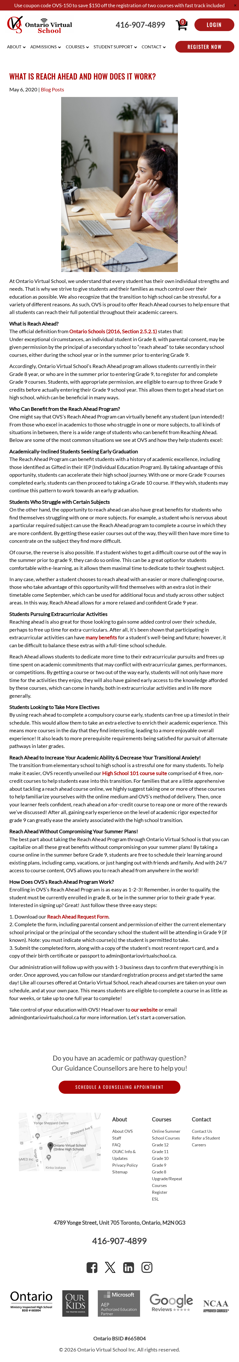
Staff (116, 1137)
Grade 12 (160, 1144)
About (14, 46)
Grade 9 (159, 1165)
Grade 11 (160, 1151)
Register (159, 1192)
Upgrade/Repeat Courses (167, 1182)
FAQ (116, 1144)
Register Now (205, 46)
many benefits (101, 637)
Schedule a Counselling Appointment (119, 1087)
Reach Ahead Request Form (78, 917)
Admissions (43, 46)
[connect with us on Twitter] (110, 1267)
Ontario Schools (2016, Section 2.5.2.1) (113, 331)
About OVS (122, 1131)
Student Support (113, 46)
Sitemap (119, 1171)
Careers (199, 1144)
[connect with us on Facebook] (92, 1267)
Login (214, 24)
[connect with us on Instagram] (146, 1267)
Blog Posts (52, 89)
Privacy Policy (125, 1165)
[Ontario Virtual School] (40, 24)
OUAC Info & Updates (124, 1155)
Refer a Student (206, 1137)
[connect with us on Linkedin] (128, 1267)
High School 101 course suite (134, 773)
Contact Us (202, 1131)
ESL (155, 1198)
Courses (75, 46)
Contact (152, 46)
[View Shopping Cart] (181, 24)
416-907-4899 (140, 25)
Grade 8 (159, 1171)
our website (144, 1010)
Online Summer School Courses (166, 1134)
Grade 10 (160, 1158)
